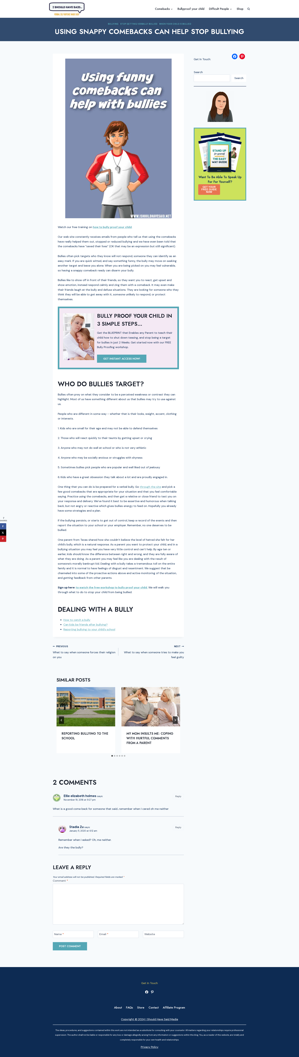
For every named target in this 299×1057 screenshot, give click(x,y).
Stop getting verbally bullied (138, 24)
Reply (178, 796)
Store (140, 1007)
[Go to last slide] (61, 720)
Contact (154, 1007)
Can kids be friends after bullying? (85, 624)
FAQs (129, 1007)
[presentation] (86, 706)
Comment (60, 881)
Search (198, 72)
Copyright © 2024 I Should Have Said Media (149, 1019)
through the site (150, 487)
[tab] (112, 756)
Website (149, 934)
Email (103, 934)
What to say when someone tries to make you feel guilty (154, 652)
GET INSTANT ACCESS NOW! (121, 359)
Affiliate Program (174, 1007)
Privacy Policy (149, 1047)
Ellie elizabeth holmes (80, 796)
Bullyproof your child (191, 9)
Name (59, 934)
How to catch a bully (76, 620)
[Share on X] (3, 533)
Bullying (113, 24)
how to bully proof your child (112, 227)
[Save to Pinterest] (3, 539)
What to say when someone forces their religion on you (84, 652)
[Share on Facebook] (3, 526)
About (118, 1007)
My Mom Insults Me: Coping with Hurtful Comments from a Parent (149, 738)
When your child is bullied (175, 24)
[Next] (175, 720)
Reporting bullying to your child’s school (89, 629)
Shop (240, 9)
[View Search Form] (248, 9)
